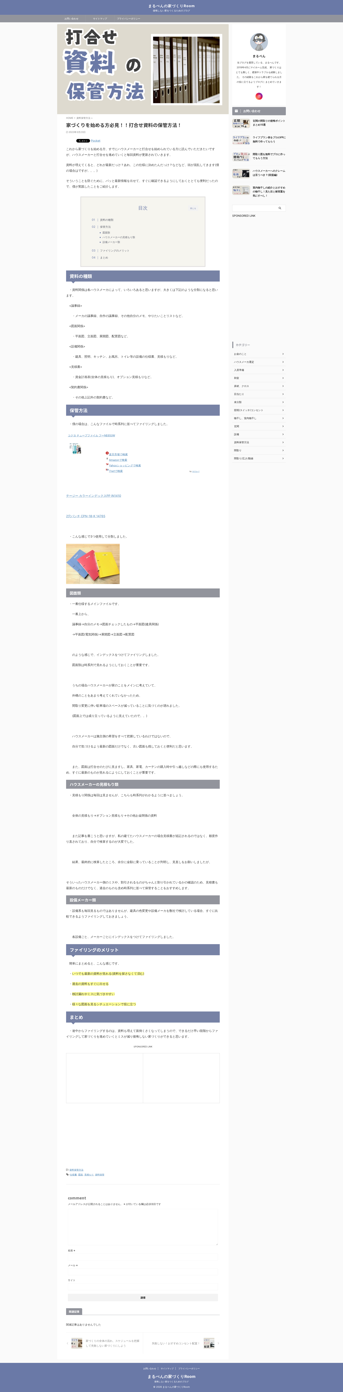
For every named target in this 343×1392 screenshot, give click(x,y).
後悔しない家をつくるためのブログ (171, 1381)
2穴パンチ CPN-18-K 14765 (85, 516)
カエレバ (195, 471)
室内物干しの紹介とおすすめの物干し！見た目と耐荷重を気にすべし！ (269, 191)
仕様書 (73, 1174)
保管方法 (105, 226)
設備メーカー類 (111, 242)
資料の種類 (106, 220)
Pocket (95, 140)
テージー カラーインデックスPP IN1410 (93, 496)
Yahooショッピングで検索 (125, 465)
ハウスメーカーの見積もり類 (119, 237)
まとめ (104, 257)
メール (73, 1265)
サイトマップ (100, 18)
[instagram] (259, 96)
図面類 (106, 232)
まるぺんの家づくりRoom (171, 6)
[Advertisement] (95, 1077)
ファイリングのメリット (115, 250)
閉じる (193, 208)
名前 (71, 1250)
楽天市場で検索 (118, 454)
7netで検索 (116, 471)
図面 (80, 1174)
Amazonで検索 (118, 460)
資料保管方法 (76, 1169)
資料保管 (99, 1174)
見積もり (89, 1174)
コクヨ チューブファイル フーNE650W (91, 435)
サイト (71, 1280)
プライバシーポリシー (128, 18)
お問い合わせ (71, 18)
